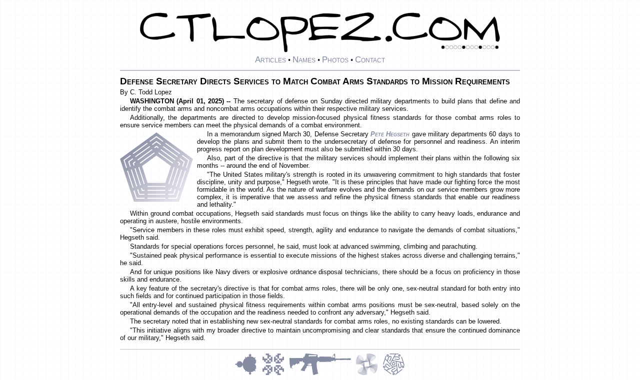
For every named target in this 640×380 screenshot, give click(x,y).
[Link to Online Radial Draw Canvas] (393, 374)
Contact (370, 59)
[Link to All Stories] (322, 374)
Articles (270, 59)
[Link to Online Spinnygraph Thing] (369, 374)
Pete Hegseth (390, 134)
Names (304, 59)
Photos (335, 59)
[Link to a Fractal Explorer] (248, 374)
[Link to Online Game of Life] (275, 374)
